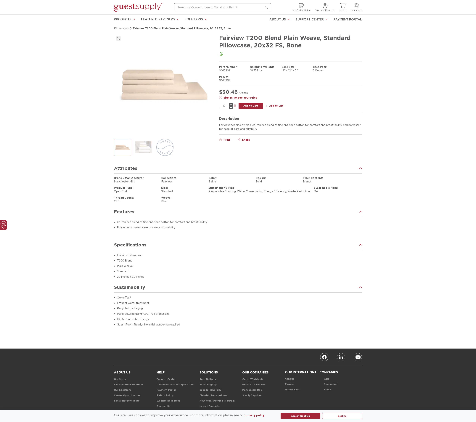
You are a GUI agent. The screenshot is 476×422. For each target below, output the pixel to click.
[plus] (231, 104)
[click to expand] (118, 38)
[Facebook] (324, 357)
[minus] (231, 107)
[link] (124, 19)
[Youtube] (358, 357)
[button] (124, 19)
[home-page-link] (138, 7)
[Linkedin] (341, 357)
